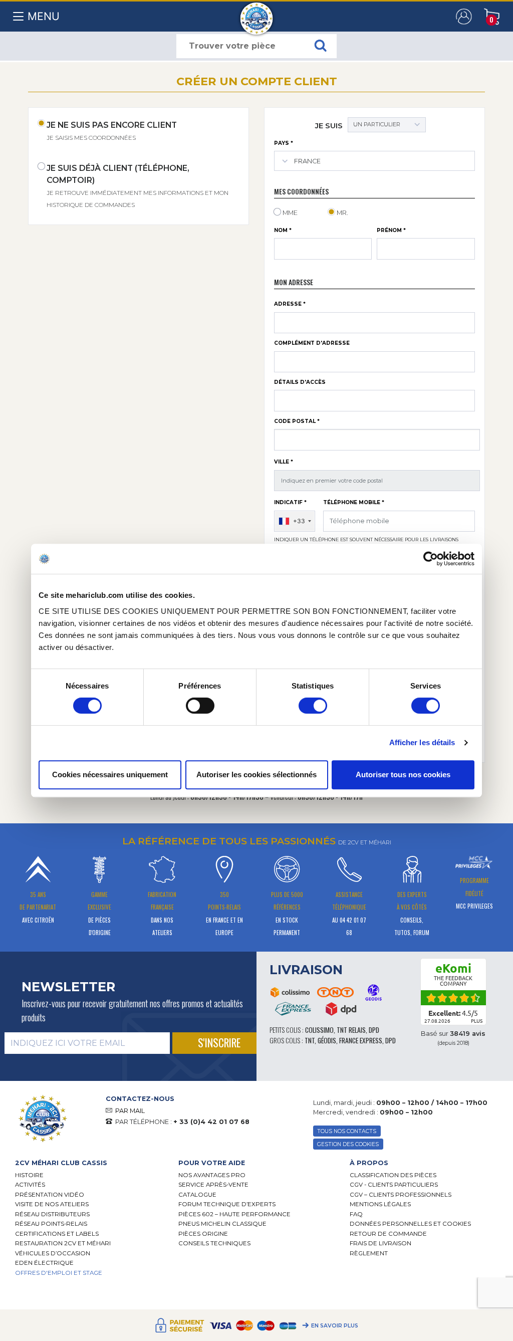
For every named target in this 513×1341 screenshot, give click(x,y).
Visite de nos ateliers (52, 1204)
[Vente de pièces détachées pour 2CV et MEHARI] (256, 14)
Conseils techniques (214, 1243)
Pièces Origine (203, 1233)
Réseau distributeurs (52, 1214)
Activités (30, 1184)
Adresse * (290, 304)
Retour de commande (388, 1233)
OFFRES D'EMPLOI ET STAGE (58, 1272)
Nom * (283, 230)
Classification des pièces (393, 1175)
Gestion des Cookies (348, 1144)
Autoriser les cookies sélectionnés (256, 774)
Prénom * (391, 230)
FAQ (356, 1214)
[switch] (200, 706)
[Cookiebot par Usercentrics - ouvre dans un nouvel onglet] (430, 558)
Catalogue (197, 1194)
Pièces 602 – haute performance (234, 1214)
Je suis (329, 125)
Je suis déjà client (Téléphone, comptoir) (137, 185)
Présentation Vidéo (49, 1194)
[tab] (89, 1163)
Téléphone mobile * (353, 502)
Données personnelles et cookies (410, 1223)
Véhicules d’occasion (52, 1253)
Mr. (342, 212)
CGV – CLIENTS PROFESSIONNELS (400, 1194)
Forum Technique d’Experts (227, 1204)
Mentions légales (380, 1204)
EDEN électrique (44, 1262)
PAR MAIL (130, 1110)
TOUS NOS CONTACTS (346, 1131)
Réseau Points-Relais (51, 1223)
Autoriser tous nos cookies (403, 774)
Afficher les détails (422, 742)
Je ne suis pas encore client (112, 130)
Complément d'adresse (312, 343)
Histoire (29, 1175)
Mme (290, 212)
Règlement (369, 1253)
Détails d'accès (300, 382)
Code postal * (297, 421)
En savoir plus (334, 1325)
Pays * (283, 143)
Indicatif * (290, 502)
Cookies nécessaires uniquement (110, 774)
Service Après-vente (213, 1184)
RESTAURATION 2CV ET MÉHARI (63, 1243)
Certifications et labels (57, 1233)
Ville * (283, 462)
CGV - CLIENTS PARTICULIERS (394, 1184)
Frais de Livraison (380, 1243)
